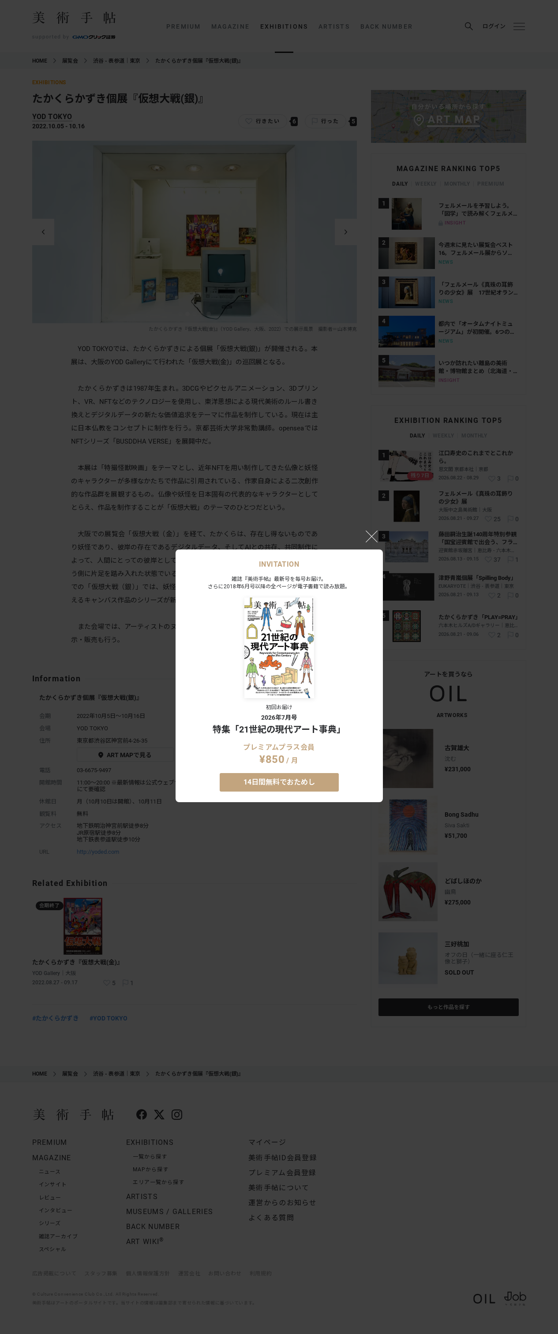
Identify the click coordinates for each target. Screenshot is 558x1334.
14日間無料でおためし (279, 782)
